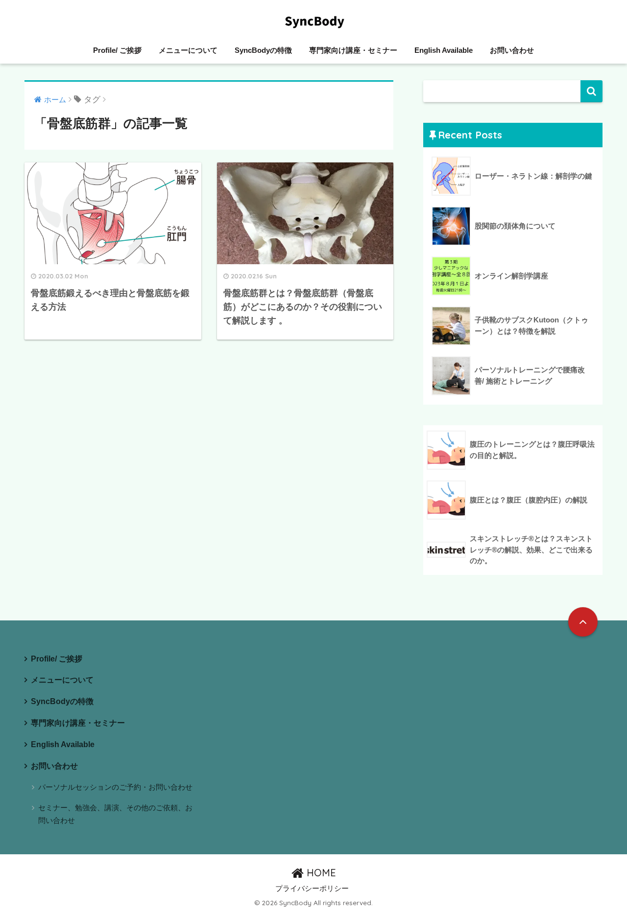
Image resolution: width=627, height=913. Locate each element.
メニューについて (188, 50)
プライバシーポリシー (312, 888)
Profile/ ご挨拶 (117, 50)
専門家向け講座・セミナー (353, 50)
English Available (443, 50)
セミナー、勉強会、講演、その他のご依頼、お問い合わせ (115, 813)
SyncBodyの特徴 (263, 50)
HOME (320, 873)
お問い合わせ (512, 50)
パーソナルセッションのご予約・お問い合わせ (115, 787)
